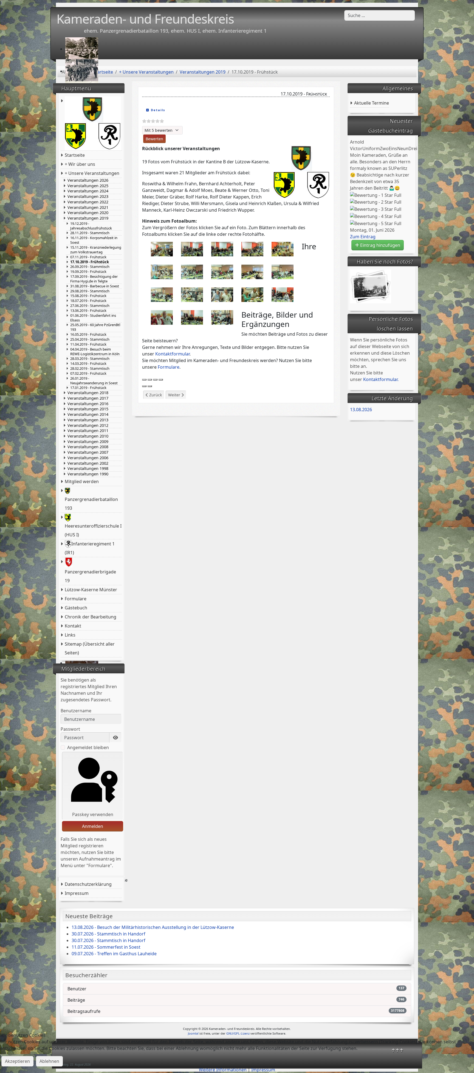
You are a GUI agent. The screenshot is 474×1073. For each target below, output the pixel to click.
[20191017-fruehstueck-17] (283, 294)
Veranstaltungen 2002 (87, 463)
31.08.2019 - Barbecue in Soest (94, 286)
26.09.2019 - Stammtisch (89, 266)
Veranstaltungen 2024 (87, 191)
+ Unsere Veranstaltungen (92, 173)
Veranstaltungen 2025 (87, 185)
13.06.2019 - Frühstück (88, 310)
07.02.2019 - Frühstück (88, 373)
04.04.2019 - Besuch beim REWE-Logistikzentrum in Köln (95, 351)
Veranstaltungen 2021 (87, 207)
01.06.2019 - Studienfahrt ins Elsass (93, 318)
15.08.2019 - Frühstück (88, 295)
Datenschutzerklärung (88, 884)
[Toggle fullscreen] (155, 379)
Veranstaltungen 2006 (87, 457)
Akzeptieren (17, 1061)
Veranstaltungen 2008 (87, 446)
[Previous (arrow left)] (144, 386)
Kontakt (73, 626)
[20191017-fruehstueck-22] (222, 317)
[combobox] (379, 15)
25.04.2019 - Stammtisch (89, 339)
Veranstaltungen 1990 (87, 474)
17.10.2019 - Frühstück (89, 262)
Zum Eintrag (363, 237)
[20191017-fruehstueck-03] (192, 249)
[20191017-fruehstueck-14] (192, 294)
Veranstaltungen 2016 (87, 403)
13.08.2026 (361, 410)
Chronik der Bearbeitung (90, 617)
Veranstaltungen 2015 (87, 409)
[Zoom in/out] (161, 379)
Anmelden (92, 826)
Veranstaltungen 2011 (87, 430)
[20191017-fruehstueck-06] (283, 249)
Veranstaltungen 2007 (87, 452)
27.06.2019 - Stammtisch (89, 305)
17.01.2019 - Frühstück (88, 387)
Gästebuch (76, 608)
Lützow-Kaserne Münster (91, 590)
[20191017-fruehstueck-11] (283, 271)
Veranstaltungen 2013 (87, 420)
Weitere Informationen (223, 1070)
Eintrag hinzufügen (379, 245)
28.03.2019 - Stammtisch (89, 358)
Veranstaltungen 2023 (87, 196)
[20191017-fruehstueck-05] (252, 249)
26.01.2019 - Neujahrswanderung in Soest (94, 380)
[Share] (150, 379)
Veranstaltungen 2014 (87, 414)
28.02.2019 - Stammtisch (89, 368)
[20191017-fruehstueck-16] (252, 294)
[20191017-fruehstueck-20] (192, 317)
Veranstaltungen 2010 (87, 436)
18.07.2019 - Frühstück (88, 300)
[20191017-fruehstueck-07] (162, 271)
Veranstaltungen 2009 (87, 441)
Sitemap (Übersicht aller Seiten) (90, 648)
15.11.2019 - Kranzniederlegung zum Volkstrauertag (95, 249)
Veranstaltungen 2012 (87, 425)
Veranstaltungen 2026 (87, 180)
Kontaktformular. (381, 379)
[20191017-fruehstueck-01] (162, 249)
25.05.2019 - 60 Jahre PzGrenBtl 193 (95, 327)
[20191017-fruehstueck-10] (252, 271)
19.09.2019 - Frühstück (88, 271)
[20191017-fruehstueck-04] (222, 249)
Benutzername (76, 711)
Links (70, 635)
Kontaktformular (172, 354)
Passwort (70, 729)
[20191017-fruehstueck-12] (162, 294)
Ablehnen (49, 1061)
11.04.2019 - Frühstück (88, 344)
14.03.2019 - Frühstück (88, 363)
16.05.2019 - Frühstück (88, 334)
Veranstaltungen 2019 (87, 218)
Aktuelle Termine (371, 103)
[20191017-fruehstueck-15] (222, 294)
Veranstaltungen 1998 (87, 468)
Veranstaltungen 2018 (87, 392)
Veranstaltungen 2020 (87, 212)
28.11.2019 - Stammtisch (89, 233)
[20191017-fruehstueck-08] (192, 271)
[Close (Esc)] (144, 379)
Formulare (75, 599)
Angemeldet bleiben (88, 747)
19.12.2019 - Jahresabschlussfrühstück (91, 226)
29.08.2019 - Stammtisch (89, 291)
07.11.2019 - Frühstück (88, 257)
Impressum (77, 893)
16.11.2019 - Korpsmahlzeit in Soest (93, 240)
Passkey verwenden (92, 814)
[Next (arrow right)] (150, 386)
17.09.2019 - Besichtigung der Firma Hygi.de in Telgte (94, 279)
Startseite (75, 155)
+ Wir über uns (80, 164)
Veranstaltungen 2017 (87, 398)
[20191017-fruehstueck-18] (162, 317)
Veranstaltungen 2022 (87, 202)
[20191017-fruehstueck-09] (222, 271)
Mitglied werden (82, 481)
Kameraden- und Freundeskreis (145, 18)
